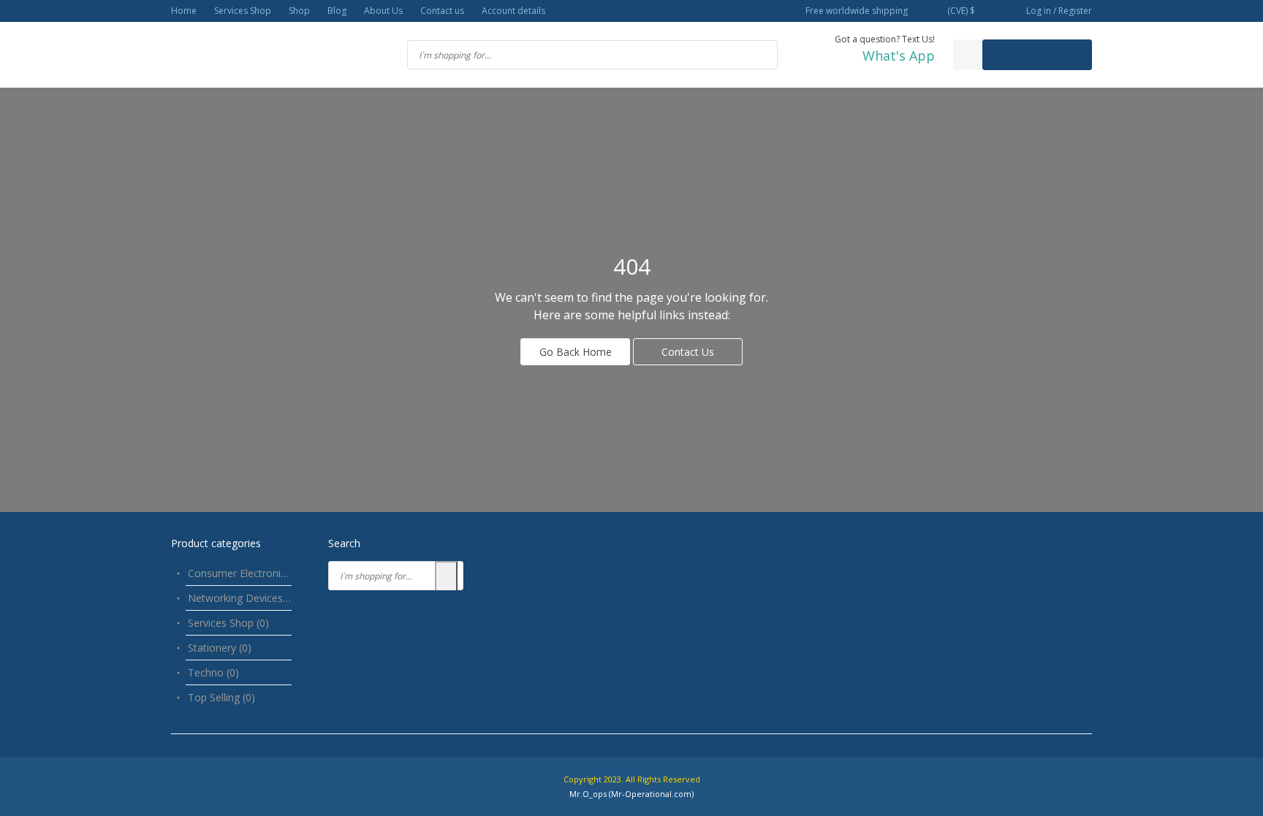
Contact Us (687, 352)
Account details (513, 10)
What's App (898, 55)
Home (184, 10)
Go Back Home (575, 352)
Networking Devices (243, 598)
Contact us (442, 10)
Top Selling (221, 697)
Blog (336, 10)
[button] (960, 11)
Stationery (219, 648)
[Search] (446, 577)
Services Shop (242, 10)
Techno (213, 672)
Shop (299, 10)
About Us (383, 10)
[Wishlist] (967, 54)
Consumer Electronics (247, 573)
